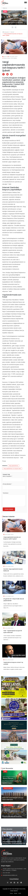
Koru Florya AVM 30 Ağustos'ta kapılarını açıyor (11, 782)
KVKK (19, 893)
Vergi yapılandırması (13, 465)
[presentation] (12, 27)
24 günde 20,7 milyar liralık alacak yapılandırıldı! (13, 599)
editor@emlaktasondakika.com (10, 875)
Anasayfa (6, 32)
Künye (11, 893)
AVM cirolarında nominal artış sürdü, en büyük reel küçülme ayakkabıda (13, 21)
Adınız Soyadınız (7, 476)
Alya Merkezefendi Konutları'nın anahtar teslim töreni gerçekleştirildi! (14, 842)
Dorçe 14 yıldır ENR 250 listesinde (12, 816)
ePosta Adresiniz (7, 484)
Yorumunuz (5, 493)
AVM (5, 11)
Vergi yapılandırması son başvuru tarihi (12, 468)
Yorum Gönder (9, 509)
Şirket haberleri (8, 805)
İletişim (15, 893)
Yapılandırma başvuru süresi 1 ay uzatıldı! (13, 663)
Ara (25, 8)
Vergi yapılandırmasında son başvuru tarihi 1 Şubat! (12, 538)
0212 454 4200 (6, 872)
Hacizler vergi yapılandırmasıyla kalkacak (13, 570)
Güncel (12, 32)
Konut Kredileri (8, 788)
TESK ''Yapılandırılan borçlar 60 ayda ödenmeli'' (12, 631)
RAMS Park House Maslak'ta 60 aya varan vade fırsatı (12, 799)
